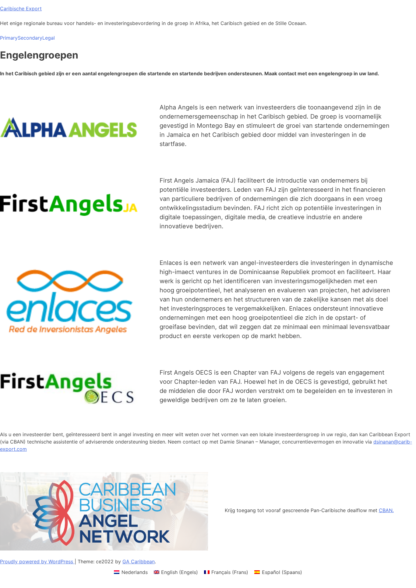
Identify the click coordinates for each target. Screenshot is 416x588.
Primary (9, 38)
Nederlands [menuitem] (135, 572)
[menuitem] (130, 572)
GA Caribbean (138, 561)
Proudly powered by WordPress (37, 561)
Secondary (30, 38)
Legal (48, 38)
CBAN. (386, 510)
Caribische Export (21, 8)
